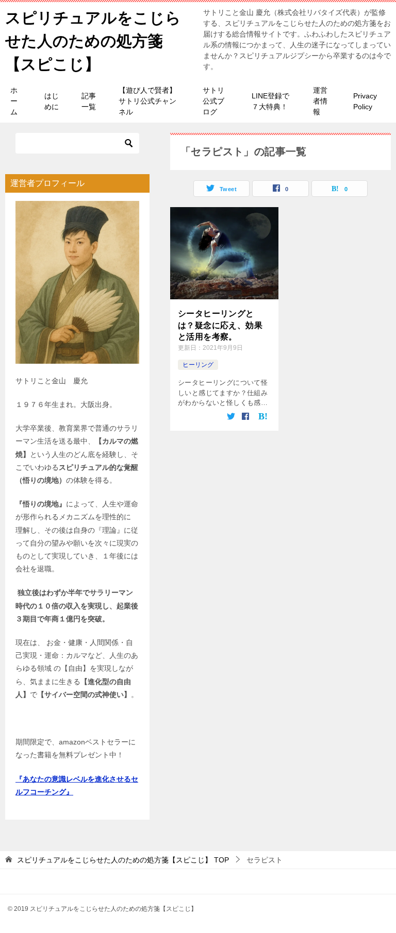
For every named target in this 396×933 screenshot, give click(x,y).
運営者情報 (320, 101)
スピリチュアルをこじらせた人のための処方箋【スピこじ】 (93, 41)
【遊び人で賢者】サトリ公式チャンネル (147, 101)
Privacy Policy (365, 101)
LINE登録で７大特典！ (270, 101)
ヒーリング (198, 364)
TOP (123, 860)
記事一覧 (88, 101)
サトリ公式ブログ (213, 101)
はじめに (51, 101)
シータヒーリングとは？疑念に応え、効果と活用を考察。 (220, 325)
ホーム (14, 101)
